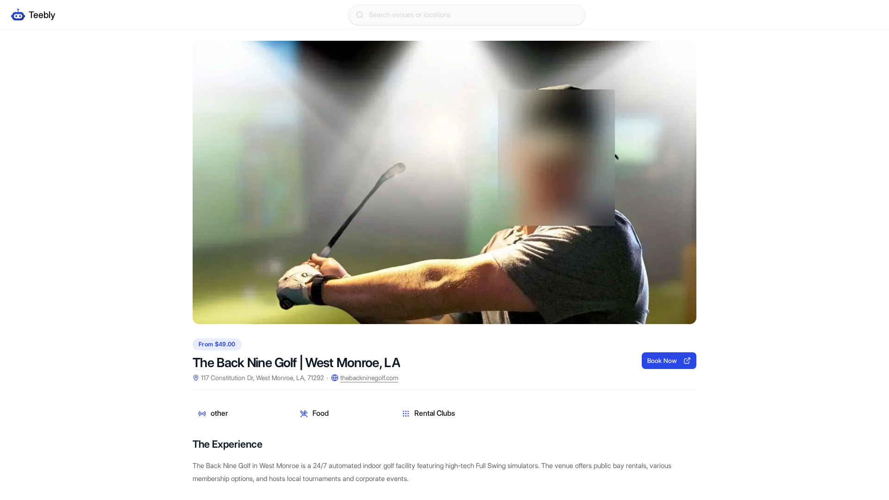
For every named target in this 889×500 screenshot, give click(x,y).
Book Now (662, 360)
